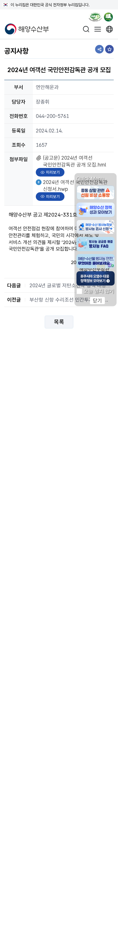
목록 (59, 322)
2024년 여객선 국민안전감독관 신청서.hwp (75, 185)
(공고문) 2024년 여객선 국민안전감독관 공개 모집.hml (74, 160)
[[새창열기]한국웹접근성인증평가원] (95, 18)
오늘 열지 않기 (99, 291)
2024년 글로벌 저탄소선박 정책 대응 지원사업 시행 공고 (70, 285)
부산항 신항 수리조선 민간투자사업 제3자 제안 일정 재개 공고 (70, 300)
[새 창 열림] (109, 29)
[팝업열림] (110, 18)
